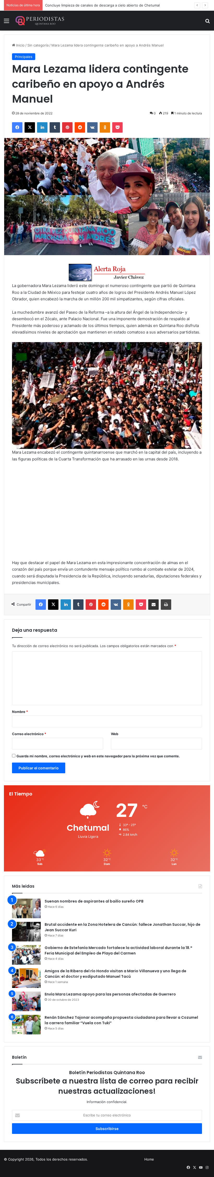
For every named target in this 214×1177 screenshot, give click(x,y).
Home (149, 1159)
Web (114, 734)
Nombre (20, 712)
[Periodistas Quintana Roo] (39, 20)
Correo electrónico (29, 734)
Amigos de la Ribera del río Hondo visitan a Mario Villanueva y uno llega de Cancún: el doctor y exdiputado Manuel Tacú (115, 973)
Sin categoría (38, 45)
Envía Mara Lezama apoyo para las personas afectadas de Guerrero (110, 994)
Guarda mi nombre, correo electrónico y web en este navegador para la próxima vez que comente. (98, 756)
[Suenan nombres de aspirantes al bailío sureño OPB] (26, 908)
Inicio (20, 45)
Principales (23, 57)
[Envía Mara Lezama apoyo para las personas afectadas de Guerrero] (26, 1001)
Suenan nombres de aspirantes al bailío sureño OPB (94, 901)
